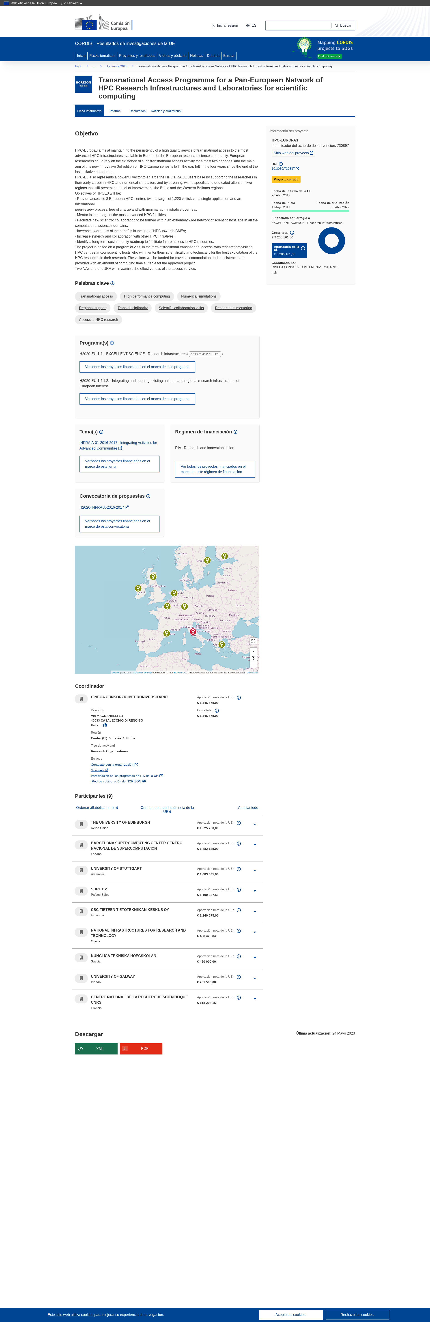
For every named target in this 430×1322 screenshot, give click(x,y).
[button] (251, 25)
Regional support (92, 308)
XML (100, 1049)
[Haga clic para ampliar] (254, 824)
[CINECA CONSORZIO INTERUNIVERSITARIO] (193, 631)
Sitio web (121, 770)
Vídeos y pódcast (172, 56)
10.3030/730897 (283, 168)
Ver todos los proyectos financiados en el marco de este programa (137, 367)
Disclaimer (252, 672)
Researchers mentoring (233, 308)
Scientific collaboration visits (181, 308)
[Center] (253, 657)
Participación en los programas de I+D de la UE (140, 776)
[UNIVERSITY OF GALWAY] (138, 588)
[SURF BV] (174, 593)
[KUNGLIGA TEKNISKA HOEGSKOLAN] (207, 560)
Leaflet (115, 672)
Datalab (213, 56)
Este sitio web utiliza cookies (71, 1315)
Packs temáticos (102, 56)
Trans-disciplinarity (133, 308)
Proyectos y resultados (137, 56)
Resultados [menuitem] (138, 111)
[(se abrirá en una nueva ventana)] (111, 22)
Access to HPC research (98, 319)
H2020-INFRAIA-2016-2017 (104, 507)
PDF (144, 1048)
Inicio (81, 56)
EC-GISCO (180, 672)
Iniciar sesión (227, 25)
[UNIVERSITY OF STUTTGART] (184, 606)
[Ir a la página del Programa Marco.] (83, 84)
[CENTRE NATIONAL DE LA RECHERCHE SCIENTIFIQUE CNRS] (167, 606)
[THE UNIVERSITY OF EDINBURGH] (153, 576)
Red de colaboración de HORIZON (140, 781)
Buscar (228, 56)
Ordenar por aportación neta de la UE (167, 810)
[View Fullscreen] (253, 641)
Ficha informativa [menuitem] (89, 111)
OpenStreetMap (143, 672)
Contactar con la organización (136, 764)
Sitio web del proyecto (294, 153)
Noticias (196, 56)
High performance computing (147, 296)
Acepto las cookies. (290, 1315)
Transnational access (96, 296)
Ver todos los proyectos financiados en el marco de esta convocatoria (117, 523)
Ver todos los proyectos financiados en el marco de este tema (117, 463)
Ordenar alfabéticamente (96, 808)
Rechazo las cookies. (357, 1315)
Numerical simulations (199, 296)
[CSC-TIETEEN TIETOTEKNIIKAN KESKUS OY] (224, 556)
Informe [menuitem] (115, 111)
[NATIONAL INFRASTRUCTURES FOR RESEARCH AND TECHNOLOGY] (221, 644)
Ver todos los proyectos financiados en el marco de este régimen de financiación (213, 469)
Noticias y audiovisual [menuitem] (166, 111)
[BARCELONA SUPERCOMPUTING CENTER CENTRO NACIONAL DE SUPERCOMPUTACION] (166, 633)
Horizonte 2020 (116, 66)
